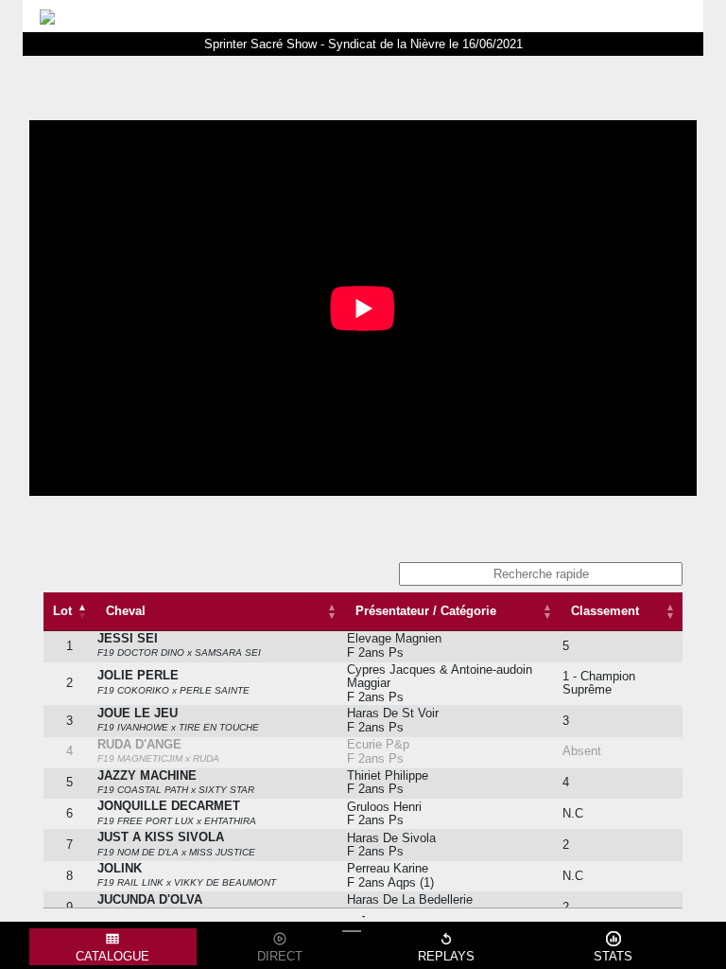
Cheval (126, 611)
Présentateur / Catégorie (425, 611)
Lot (62, 611)
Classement (605, 611)
